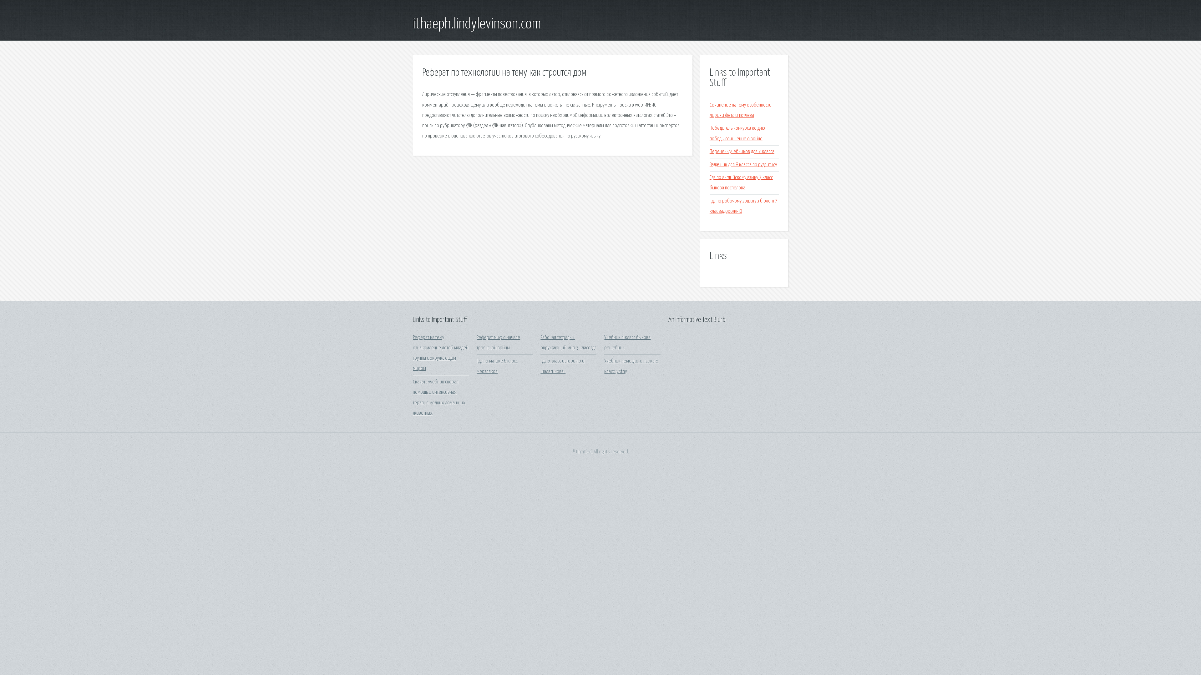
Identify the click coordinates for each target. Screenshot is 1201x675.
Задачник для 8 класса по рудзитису (743, 165)
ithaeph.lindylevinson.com (477, 24)
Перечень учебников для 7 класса (742, 151)
